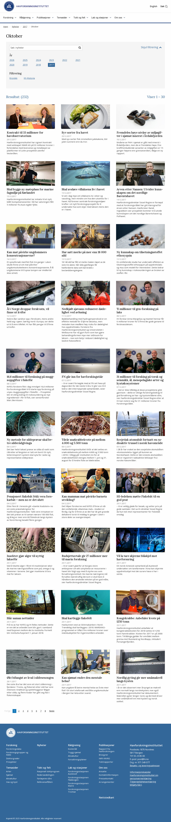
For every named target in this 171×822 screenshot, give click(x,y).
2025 (25, 60)
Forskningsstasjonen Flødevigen (78, 778)
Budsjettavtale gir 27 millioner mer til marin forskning (85, 557)
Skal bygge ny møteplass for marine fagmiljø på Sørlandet (30, 191)
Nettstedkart (106, 797)
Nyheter (15, 26)
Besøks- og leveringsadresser (145, 765)
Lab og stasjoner (77, 767)
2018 (38, 64)
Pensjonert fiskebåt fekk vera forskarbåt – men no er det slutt (30, 498)
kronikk (13, 78)
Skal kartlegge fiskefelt (77, 618)
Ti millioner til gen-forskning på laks (137, 310)
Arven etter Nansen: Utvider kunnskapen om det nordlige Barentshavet (140, 193)
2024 (38, 60)
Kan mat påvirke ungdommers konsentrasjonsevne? (27, 254)
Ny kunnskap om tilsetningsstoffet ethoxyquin (139, 254)
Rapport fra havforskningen (106, 750)
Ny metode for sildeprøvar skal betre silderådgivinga (30, 441)
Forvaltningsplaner (77, 759)
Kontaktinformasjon (108, 775)
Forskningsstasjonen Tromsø (78, 790)
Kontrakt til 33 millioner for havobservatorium (25, 134)
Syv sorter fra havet (75, 132)
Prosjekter (11, 762)
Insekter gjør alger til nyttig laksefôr (25, 557)
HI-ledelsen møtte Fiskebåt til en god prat (138, 498)
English (153, 6)
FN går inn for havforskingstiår (82, 377)
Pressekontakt (106, 778)
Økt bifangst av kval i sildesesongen (30, 677)
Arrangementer (106, 782)
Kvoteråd (72, 749)
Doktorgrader (13, 758)
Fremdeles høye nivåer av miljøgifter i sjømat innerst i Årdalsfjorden (139, 134)
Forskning (11, 745)
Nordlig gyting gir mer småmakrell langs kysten (139, 679)
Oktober (34, 26)
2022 (64, 60)
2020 (11, 64)
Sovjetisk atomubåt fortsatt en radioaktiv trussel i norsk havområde (140, 441)
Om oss (103, 767)
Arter (8, 771)
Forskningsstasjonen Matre (78, 784)
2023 (51, 60)
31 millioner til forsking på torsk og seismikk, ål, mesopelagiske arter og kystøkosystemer (140, 380)
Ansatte (102, 771)
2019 (25, 64)
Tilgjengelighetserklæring (143, 781)
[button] (164, 6)
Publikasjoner (106, 745)
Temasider (12, 767)
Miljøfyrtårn (136, 784)
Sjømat (9, 775)
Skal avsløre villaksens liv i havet (83, 189)
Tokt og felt (44, 767)
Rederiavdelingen (45, 775)
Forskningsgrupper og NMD (17, 753)
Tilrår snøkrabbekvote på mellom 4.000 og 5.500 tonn (83, 441)
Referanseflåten (45, 782)
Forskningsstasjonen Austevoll (78, 772)
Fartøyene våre (44, 778)
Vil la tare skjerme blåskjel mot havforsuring (137, 557)
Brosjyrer (103, 754)
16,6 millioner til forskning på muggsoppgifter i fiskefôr (30, 378)
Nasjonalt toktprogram (48, 771)
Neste (52, 711)
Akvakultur (73, 755)
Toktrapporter (106, 762)
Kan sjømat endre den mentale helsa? (82, 679)
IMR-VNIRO (104, 758)
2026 (11, 60)
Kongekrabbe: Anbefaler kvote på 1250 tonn (138, 620)
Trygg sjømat (74, 752)
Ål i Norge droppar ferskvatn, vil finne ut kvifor (28, 310)
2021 (77, 60)
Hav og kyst (12, 782)
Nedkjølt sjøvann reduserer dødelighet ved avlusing (84, 310)
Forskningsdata (13, 749)
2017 (25, 26)
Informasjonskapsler (140, 772)
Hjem (5, 26)
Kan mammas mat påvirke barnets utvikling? (84, 498)
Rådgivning (74, 745)
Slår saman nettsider (20, 618)
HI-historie (29, 78)
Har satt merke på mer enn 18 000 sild (84, 254)
